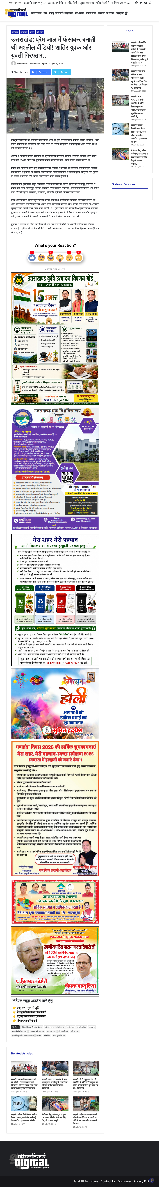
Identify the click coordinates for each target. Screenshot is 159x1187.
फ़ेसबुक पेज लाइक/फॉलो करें (31, 1012)
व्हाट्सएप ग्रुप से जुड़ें (28, 1008)
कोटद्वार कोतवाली (63, 1031)
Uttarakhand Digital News (31, 1027)
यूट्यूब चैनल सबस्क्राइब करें (31, 1016)
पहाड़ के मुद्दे (121, 13)
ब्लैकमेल (38, 1035)
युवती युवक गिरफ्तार (59, 1035)
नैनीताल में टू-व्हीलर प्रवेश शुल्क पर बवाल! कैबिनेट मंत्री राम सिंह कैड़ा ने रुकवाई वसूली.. (68, 2)
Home (94, 1181)
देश (45, 13)
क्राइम (32, 32)
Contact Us (108, 1181)
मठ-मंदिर (79, 13)
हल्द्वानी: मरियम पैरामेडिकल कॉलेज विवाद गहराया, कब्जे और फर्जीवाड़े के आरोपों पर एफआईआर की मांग (24, 1117)
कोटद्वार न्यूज (75, 1031)
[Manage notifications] (151, 1180)
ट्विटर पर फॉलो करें (27, 1020)
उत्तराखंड (15, 32)
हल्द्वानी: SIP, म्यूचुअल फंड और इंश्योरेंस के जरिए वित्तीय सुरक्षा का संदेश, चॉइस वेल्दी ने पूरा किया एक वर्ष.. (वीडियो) (138, 106)
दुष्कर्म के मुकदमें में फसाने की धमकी (23, 1035)
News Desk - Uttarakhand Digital (32, 63)
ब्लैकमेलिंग (47, 1035)
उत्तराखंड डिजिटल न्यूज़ (37, 1031)
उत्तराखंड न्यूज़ (51, 1031)
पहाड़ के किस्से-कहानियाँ (61, 13)
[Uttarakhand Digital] (16, 13)
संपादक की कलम (106, 13)
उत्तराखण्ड (36, 13)
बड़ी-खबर (40, 32)
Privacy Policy (143, 1181)
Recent (130, 30)
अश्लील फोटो (70, 1027)
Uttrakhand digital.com (54, 1027)
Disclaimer (124, 1181)
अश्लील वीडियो (81, 1027)
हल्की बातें (91, 13)
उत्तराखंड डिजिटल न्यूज (19, 1031)
